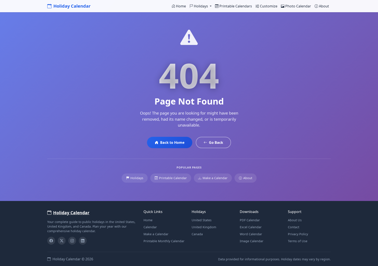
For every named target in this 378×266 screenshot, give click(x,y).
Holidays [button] (201, 6)
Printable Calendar (173, 178)
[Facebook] (51, 241)
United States (202, 220)
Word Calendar (251, 234)
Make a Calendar (215, 178)
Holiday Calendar (72, 6)
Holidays (136, 178)
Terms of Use (297, 241)
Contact (293, 227)
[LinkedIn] (83, 241)
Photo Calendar (298, 6)
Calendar (150, 227)
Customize (268, 6)
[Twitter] (62, 241)
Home (181, 6)
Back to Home (172, 142)
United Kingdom (204, 227)
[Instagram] (72, 241)
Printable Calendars (235, 6)
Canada (197, 234)
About (324, 6)
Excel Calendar (251, 227)
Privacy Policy (298, 234)
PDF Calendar (250, 220)
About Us (295, 220)
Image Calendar (251, 241)
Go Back (216, 142)
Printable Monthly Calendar (164, 241)
